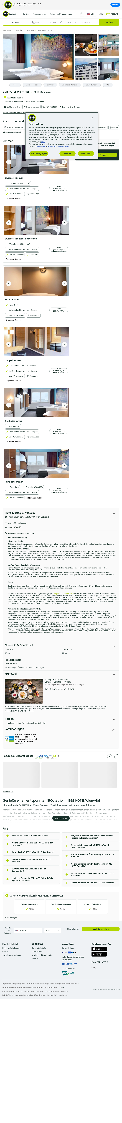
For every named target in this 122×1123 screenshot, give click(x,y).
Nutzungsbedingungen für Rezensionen (15, 991)
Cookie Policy (64, 146)
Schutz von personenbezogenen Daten (64, 983)
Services (26, 14)
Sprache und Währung (7, 930)
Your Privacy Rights (39, 153)
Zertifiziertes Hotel (13, 107)
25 (114, 75)
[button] (69, 22)
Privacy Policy (53, 146)
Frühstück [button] (11, 673)
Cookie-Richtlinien (37, 991)
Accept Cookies (86, 153)
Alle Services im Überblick (12, 132)
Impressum (64, 991)
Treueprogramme (39, 14)
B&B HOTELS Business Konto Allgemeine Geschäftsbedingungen (24, 995)
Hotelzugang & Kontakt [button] (20, 512)
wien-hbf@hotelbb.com (71, 107)
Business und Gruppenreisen (61, 14)
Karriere (35, 959)
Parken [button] (9, 719)
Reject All (67, 153)
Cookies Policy (39, 146)
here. (43, 142)
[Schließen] (2, 4)
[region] (61, 135)
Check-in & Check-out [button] (19, 645)
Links (64, 161)
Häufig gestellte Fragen (11, 948)
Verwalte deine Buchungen (12, 955)
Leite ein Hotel (37, 952)
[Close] (92, 118)
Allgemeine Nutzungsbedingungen (13, 983)
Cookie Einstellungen (52, 991)
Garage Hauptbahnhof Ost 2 (63, 594)
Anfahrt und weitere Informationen (15, 112)
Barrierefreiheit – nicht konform (57, 995)
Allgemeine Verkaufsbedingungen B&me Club (17, 987)
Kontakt (5, 952)
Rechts (8, 161)
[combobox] (19, 22)
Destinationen (14, 14)
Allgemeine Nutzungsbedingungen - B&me (48, 987)
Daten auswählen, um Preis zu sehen (58, 188)
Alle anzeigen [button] (8, 791)
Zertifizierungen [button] (14, 729)
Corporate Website (39, 948)
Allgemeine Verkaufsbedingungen (38, 983)
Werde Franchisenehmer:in (42, 955)
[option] (36, 159)
